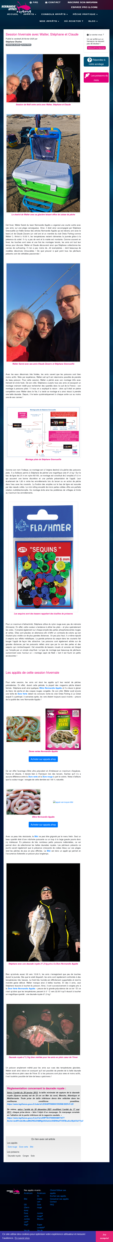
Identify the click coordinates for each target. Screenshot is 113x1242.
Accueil (12, 14)
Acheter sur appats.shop (43, 759)
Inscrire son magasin (82, 2)
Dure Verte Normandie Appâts (21, 988)
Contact (54, 2)
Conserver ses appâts (59, 1198)
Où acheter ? (73, 21)
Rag (25, 1224)
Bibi (36, 836)
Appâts (29, 14)
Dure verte (33, 776)
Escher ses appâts (58, 1195)
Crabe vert (39, 1200)
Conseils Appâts (54, 14)
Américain (28, 1193)
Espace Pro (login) (84, 7)
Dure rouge (48, 776)
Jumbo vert (27, 1220)
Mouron (40, 1218)
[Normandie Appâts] (13, 1191)
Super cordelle (40, 1226)
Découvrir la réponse (96, 48)
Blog (92, 21)
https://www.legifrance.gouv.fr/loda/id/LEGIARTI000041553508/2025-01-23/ (40, 1104)
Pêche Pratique (84, 14)
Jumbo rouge (40, 1214)
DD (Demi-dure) (27, 1207)
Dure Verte (22, 693)
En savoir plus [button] (22, 1238)
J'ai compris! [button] (104, 1236)
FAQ (35, 2)
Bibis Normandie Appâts (50, 688)
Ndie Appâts (49, 21)
